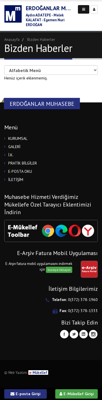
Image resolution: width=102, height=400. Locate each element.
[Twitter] (74, 334)
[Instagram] (93, 334)
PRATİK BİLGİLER (22, 163)
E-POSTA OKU (20, 171)
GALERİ (14, 146)
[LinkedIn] (83, 334)
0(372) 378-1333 (83, 310)
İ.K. (10, 154)
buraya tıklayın (59, 270)
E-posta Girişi (27, 393)
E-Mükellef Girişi (78, 393)
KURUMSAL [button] (17, 138)
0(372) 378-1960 (83, 299)
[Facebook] (64, 334)
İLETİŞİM (15, 179)
